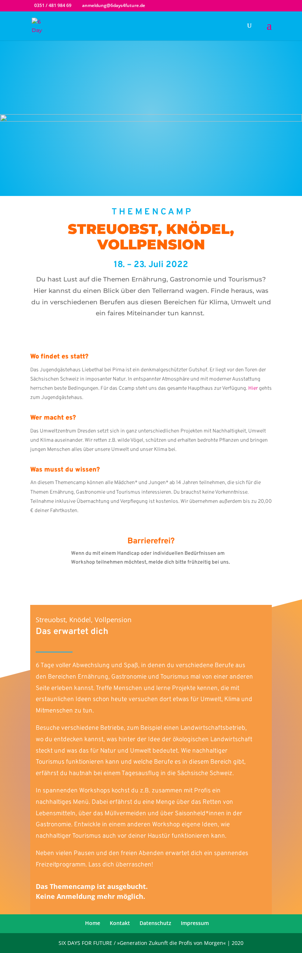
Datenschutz (155, 922)
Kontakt (120, 922)
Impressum (195, 922)
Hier (253, 388)
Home (92, 922)
